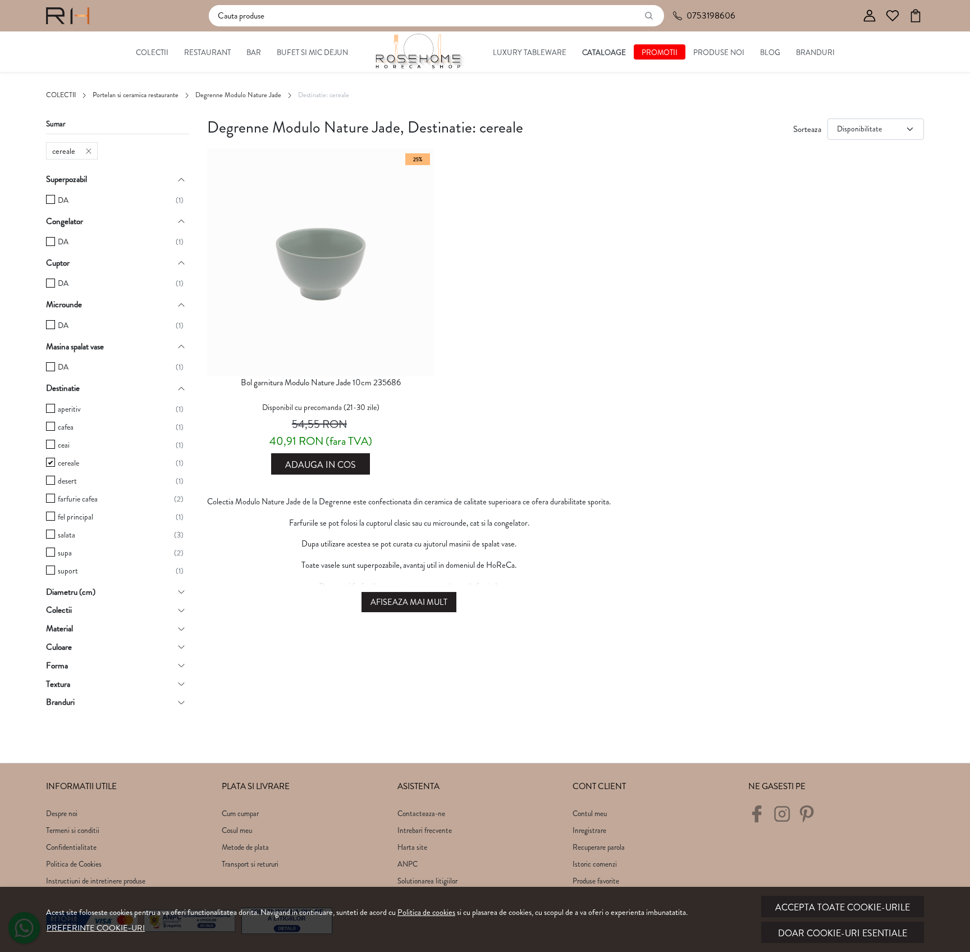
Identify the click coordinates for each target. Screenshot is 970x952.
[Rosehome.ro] (67, 15)
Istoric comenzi (595, 864)
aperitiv (69, 409)
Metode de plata (245, 847)
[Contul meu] (869, 16)
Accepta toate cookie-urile (842, 907)
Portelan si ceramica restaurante (136, 95)
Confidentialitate (71, 847)
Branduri (815, 52)
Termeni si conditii (72, 830)
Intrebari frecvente (424, 830)
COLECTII (152, 52)
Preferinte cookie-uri (96, 927)
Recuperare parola (599, 847)
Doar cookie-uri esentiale (842, 933)
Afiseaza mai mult (408, 602)
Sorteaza (807, 129)
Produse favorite (596, 881)
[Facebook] (759, 818)
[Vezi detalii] (320, 366)
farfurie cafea (78, 499)
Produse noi (718, 52)
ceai (64, 445)
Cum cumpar (240, 813)
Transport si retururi (250, 864)
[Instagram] (785, 818)
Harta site (412, 847)
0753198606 (711, 15)
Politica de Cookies (74, 864)
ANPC (407, 864)
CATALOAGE (604, 52)
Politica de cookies (426, 912)
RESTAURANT (207, 52)
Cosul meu (237, 830)
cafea (66, 427)
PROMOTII (660, 52)
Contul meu (590, 813)
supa (65, 553)
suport (68, 571)
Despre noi (61, 813)
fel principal (75, 517)
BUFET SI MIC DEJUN (312, 52)
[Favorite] (892, 16)
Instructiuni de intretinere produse (95, 881)
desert (67, 481)
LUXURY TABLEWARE (529, 52)
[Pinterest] (809, 818)
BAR (253, 52)
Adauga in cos (320, 464)
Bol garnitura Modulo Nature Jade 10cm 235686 (321, 382)
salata (66, 535)
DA (63, 200)
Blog (770, 52)
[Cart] (915, 16)
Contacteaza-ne (421, 813)
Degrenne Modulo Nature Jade (238, 95)
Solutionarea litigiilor (427, 881)
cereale (63, 151)
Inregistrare (589, 830)
